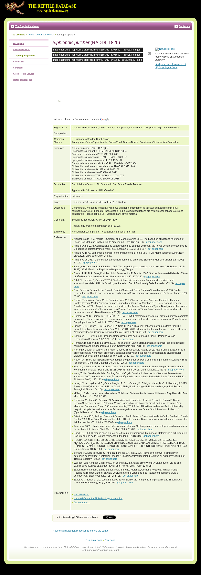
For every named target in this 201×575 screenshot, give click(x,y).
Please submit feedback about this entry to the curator (80, 530)
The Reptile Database (27, 26)
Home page (18, 43)
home (31, 34)
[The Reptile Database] (41, 16)
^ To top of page (94, 540)
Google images (82, 502)
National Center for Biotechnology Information (98, 498)
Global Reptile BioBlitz (23, 74)
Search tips (18, 61)
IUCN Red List (81, 494)
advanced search (45, 34)
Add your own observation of (170, 66)
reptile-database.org (22, 80)
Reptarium (184, 26)
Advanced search (21, 49)
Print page (109, 540)
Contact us (18, 68)
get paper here (154, 242)
